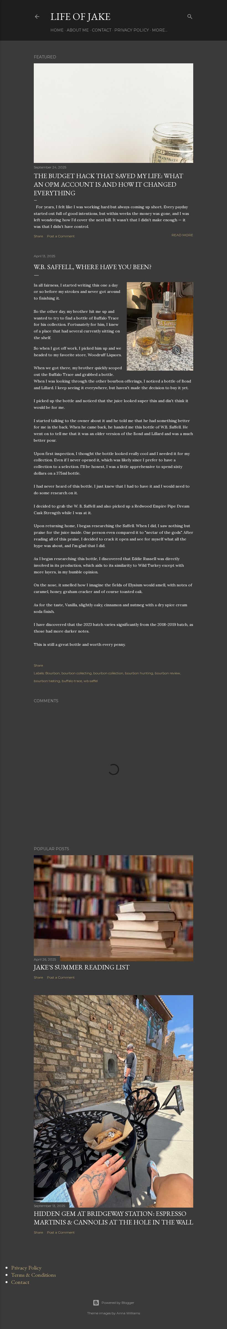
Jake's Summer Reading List (82, 967)
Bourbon (52, 673)
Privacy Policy (131, 30)
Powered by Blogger (118, 1303)
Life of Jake (80, 16)
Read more (182, 235)
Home (57, 30)
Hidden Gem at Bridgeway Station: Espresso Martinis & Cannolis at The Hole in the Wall (113, 1217)
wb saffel (91, 681)
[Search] (190, 15)
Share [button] (38, 236)
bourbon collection (108, 673)
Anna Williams (128, 1313)
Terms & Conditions (33, 1274)
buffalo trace (72, 681)
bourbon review (167, 673)
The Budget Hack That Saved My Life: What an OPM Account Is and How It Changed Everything (108, 184)
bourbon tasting (47, 681)
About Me (78, 30)
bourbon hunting (139, 673)
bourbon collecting (76, 673)
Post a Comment (61, 236)
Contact (101, 30)
